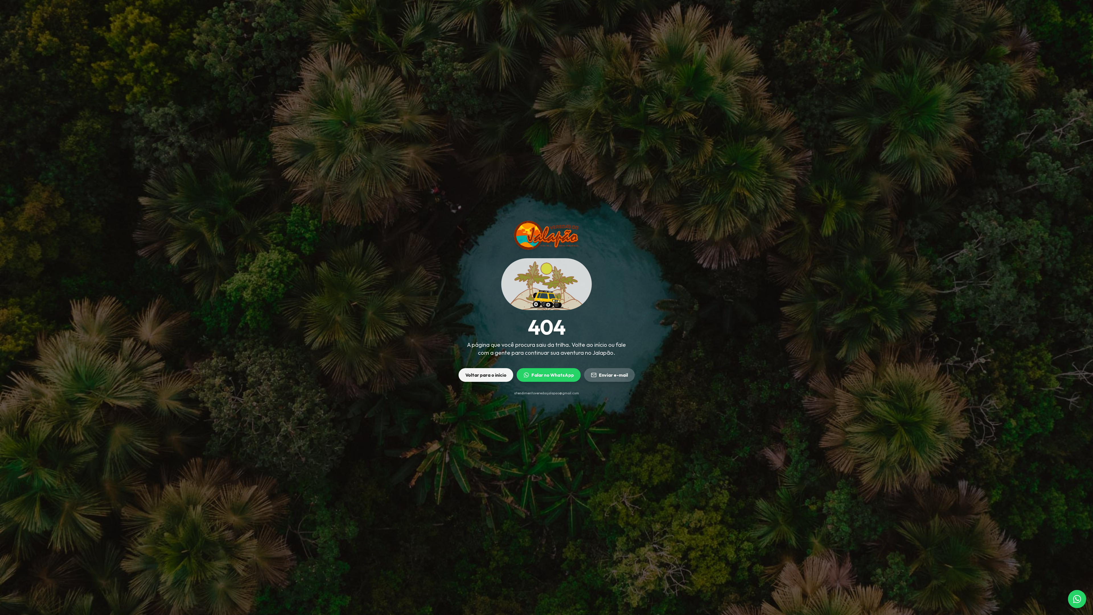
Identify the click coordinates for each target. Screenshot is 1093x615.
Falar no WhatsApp (552, 375)
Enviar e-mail (613, 375)
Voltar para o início (485, 375)
